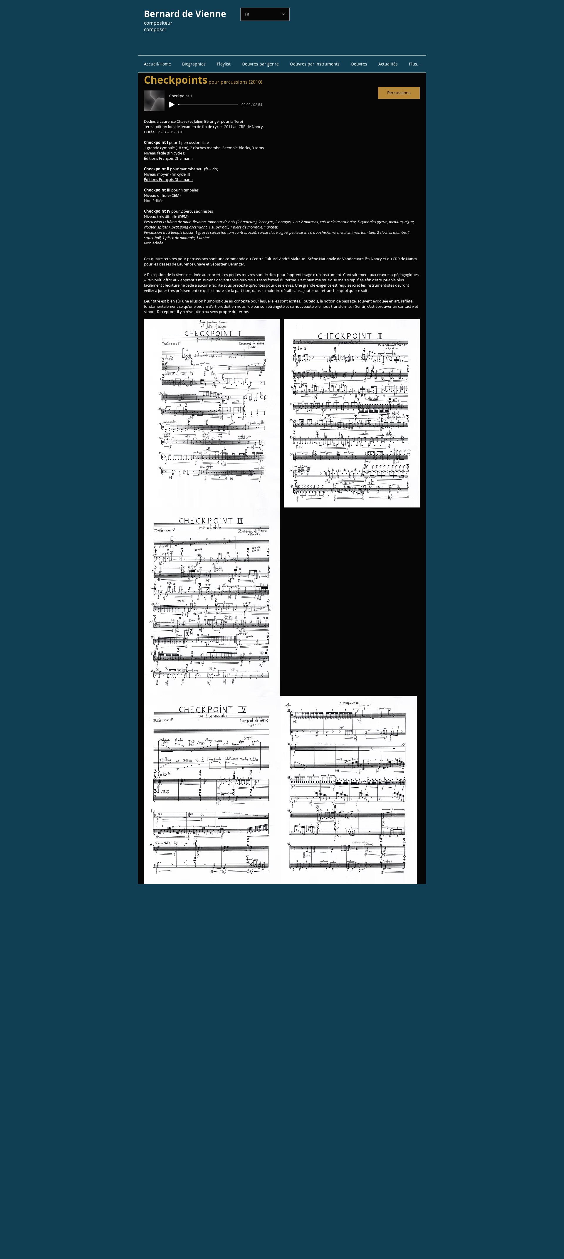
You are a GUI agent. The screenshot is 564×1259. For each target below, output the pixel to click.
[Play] (171, 104)
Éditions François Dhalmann (168, 158)
